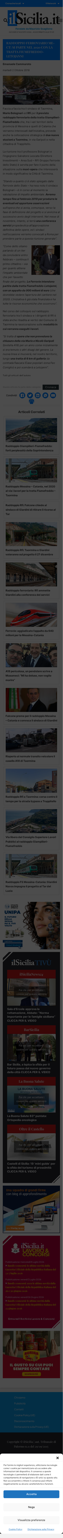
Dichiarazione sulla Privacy (41, 1529)
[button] (57, 1458)
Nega (31, 1507)
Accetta (31, 1494)
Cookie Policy (15, 1529)
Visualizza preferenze (31, 1520)
